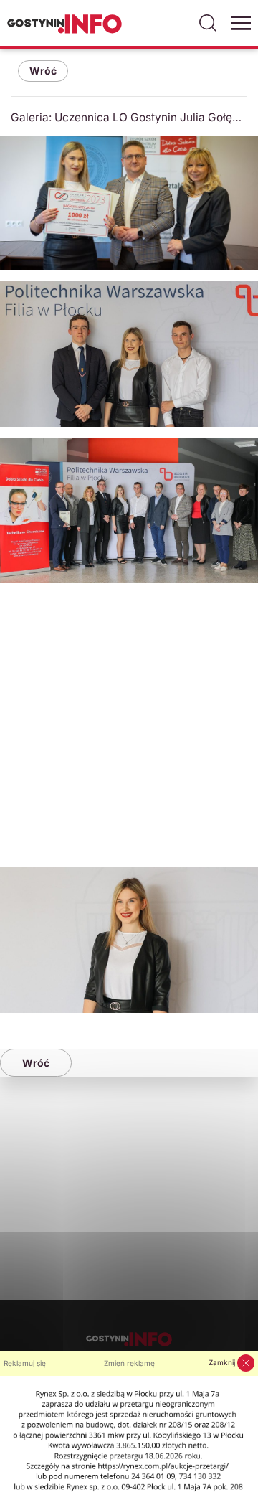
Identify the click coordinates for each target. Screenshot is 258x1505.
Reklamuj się (25, 1363)
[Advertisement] (129, 723)
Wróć (43, 71)
